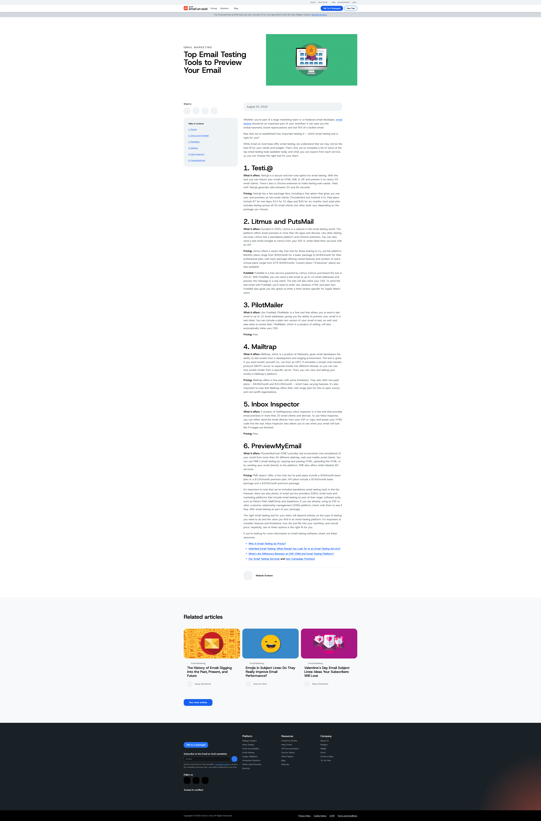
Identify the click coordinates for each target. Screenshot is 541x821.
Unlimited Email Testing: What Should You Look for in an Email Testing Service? (294, 548)
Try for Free (326, 760)
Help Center (286, 744)
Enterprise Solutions (251, 760)
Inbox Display (248, 744)
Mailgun (324, 744)
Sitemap (285, 764)
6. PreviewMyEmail (196, 160)
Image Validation (250, 756)
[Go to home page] (195, 8)
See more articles (198, 702)
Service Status (288, 752)
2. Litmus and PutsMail (198, 135)
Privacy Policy (305, 816)
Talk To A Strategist (332, 8)
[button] (312, 2)
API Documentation (290, 748)
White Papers (287, 756)
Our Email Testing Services (264, 559)
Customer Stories (289, 740)
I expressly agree (222, 764)
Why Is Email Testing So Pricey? (267, 543)
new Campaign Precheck (300, 559)
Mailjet (323, 748)
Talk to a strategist (196, 744)
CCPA (332, 816)
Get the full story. (319, 14)
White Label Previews (251, 764)
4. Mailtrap (193, 148)
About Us (325, 740)
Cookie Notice (320, 816)
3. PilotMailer (194, 142)
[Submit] (234, 759)
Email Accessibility (250, 748)
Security (246, 768)
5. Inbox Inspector (196, 154)
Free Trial (351, 8)
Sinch (323, 752)
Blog (283, 760)
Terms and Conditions (347, 816)
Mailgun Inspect (249, 740)
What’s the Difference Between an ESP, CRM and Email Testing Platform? (291, 553)
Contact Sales (327, 756)
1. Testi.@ (192, 129)
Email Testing (248, 752)
